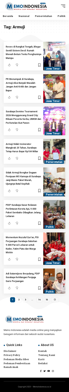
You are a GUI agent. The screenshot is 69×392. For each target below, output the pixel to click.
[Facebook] (41, 371)
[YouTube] (49, 371)
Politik (50, 226)
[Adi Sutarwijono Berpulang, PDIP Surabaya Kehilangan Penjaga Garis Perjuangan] (54, 281)
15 (47, 299)
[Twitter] (45, 371)
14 (39, 299)
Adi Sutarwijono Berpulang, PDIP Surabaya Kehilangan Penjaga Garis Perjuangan (23, 277)
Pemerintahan (54, 161)
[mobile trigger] (62, 6)
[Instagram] (53, 371)
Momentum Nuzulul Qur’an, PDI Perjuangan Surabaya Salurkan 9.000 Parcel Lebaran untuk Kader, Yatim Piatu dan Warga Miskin (22, 245)
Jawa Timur (53, 68)
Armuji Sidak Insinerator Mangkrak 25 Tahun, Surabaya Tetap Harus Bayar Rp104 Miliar (22, 148)
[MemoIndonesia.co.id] (26, 6)
